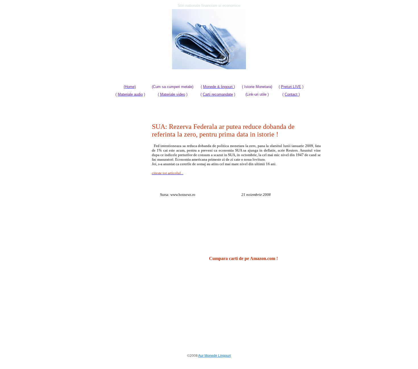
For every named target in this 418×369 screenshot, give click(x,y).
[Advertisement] (126, 208)
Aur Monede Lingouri (214, 356)
